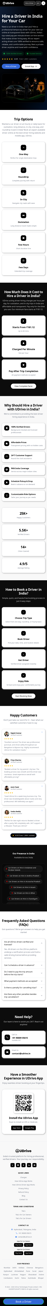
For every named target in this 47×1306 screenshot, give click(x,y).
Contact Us (23, 1199)
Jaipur (41, 1271)
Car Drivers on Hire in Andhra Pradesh (24, 876)
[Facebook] (12, 1165)
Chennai (30, 1268)
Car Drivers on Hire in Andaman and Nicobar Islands (22, 869)
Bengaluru (39, 1268)
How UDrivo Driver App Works (23, 1185)
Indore (41, 1274)
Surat (34, 1271)
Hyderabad (8, 1271)
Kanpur (6, 1274)
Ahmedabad (19, 1271)
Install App (29, 66)
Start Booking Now (23, 696)
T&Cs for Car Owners (23, 1215)
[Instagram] (18, 1165)
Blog (23, 1196)
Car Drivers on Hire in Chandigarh (24, 899)
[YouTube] (34, 1165)
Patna (23, 1278)
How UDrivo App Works (23, 1181)
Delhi (14, 1268)
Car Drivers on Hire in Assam (24, 887)
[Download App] (43, 3)
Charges (23, 1177)
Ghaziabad (32, 1274)
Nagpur (23, 1274)
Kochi (17, 1278)
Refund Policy (23, 1192)
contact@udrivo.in (25, 1237)
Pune (28, 1271)
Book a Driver (23, 1301)
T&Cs (23, 1211)
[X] (23, 1165)
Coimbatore (8, 1278)
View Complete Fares (23, 386)
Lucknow (14, 1274)
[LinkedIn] (29, 1165)
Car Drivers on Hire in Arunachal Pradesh (24, 881)
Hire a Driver (29, 3)
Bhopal (40, 1278)
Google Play (29, 1128)
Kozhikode (32, 1278)
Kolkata (21, 1268)
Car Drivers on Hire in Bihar (24, 893)
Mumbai (7, 1268)
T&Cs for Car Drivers (23, 1218)
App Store (17, 1128)
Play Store (18, 1245)
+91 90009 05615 (24, 1233)
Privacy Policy (23, 1188)
